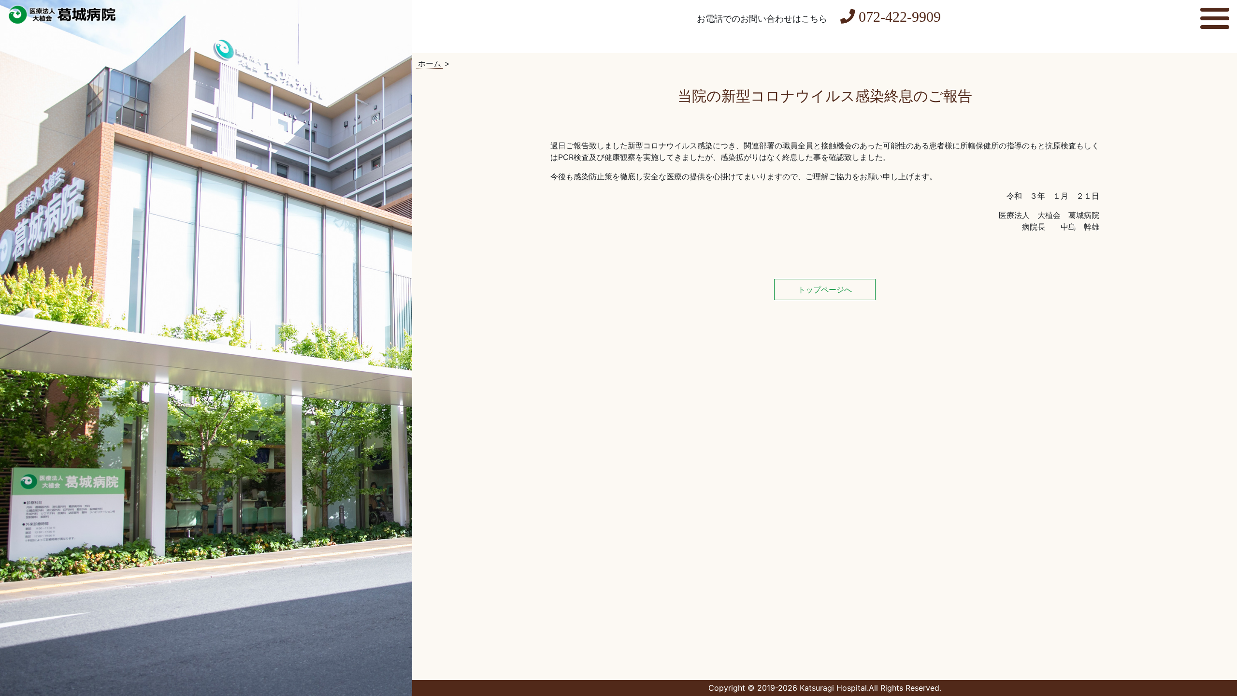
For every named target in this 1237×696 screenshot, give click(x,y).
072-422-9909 (900, 17)
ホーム (429, 63)
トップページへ (825, 289)
